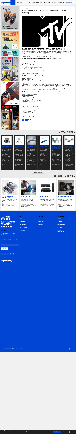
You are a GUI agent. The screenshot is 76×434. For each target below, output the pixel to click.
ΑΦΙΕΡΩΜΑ (59, 218)
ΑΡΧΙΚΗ (8, 2)
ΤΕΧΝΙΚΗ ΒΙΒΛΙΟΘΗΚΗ (61, 224)
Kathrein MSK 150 (6, 146)
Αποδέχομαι (56, 431)
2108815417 (9, 237)
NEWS (39, 218)
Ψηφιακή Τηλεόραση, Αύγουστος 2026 (7, 196)
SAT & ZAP (40, 223)
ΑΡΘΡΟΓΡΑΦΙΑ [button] (19, 2)
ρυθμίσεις (6, 432)
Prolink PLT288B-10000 (19, 146)
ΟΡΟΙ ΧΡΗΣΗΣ (22, 230)
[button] (74, 214)
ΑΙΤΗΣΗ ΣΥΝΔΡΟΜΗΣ (58, 2)
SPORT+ (39, 220)
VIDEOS (45, 2)
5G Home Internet (25, 196)
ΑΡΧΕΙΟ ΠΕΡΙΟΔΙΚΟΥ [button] (27, 2)
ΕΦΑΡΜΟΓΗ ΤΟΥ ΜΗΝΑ (61, 231)
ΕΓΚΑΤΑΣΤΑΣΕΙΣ (59, 226)
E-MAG (33, 2)
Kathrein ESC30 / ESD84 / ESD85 (68, 146)
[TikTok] (5, 254)
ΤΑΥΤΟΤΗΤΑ (50, 2)
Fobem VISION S (44, 196)
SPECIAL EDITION (39, 2)
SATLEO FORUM (66, 2)
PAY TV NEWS (40, 226)
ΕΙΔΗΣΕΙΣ (21, 220)
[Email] (13, 254)
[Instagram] (8, 254)
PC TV (58, 228)
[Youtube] (10, 254)
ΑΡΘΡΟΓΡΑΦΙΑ (22, 221)
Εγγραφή (4, 248)
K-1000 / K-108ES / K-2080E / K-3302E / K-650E (56, 147)
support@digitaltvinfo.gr (9, 239)
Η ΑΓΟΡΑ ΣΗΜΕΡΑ (41, 221)
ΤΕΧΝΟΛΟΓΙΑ (59, 230)
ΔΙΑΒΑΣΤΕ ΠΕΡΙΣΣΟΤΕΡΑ (38, 172)
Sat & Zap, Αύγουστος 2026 (65, 196)
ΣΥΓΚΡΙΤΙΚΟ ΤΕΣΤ (60, 220)
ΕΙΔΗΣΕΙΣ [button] (13, 2)
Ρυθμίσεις (65, 431)
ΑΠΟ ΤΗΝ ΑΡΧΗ (59, 221)
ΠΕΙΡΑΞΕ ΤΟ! (59, 233)
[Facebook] (2, 254)
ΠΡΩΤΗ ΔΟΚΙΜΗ (59, 227)
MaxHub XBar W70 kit (31, 146)
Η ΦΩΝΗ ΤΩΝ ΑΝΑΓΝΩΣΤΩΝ (61, 223)
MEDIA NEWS (40, 224)
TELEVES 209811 (43, 146)
